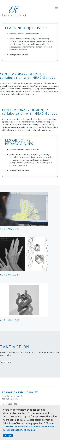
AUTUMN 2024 (10, 274)
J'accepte (8, 435)
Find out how (5, 362)
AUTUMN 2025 (10, 320)
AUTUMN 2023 (10, 229)
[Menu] (56, 7)
